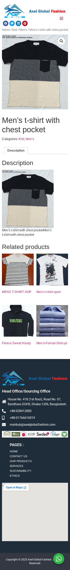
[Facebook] (5, 23)
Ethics (15, 475)
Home (6, 29)
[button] (61, 41)
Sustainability (20, 470)
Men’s (23, 29)
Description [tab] (15, 150)
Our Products (21, 461)
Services (16, 466)
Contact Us (18, 456)
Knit (14, 29)
